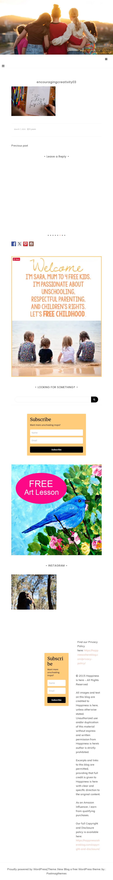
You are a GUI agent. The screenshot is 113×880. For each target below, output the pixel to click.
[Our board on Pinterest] (25, 244)
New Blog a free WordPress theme (78, 869)
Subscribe (56, 449)
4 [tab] (55, 235)
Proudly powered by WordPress (27, 869)
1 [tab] (48, 235)
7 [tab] (62, 235)
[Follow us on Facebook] (13, 244)
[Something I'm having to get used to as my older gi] (33, 597)
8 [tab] (64, 235)
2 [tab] (50, 235)
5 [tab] (57, 235)
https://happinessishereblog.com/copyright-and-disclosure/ (88, 845)
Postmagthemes (56, 873)
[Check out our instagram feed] (31, 244)
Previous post (19, 145)
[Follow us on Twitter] (19, 244)
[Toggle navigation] (3, 66)
